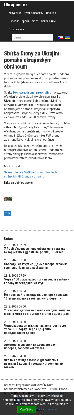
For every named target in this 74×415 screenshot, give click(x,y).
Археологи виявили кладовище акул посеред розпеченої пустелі (30, 346)
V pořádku (26, 409)
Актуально (15, 13)
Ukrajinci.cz (16, 5)
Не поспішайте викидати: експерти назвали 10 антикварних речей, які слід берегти (36, 296)
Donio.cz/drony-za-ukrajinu (32, 92)
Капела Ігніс (48, 21)
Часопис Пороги (19, 21)
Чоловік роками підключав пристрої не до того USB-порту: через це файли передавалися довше (35, 329)
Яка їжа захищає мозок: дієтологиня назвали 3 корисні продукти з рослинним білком (33, 363)
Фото (35, 21)
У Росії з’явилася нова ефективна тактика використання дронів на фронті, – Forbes (34, 250)
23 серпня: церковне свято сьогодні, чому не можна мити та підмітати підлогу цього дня (37, 312)
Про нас (51, 13)
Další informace (46, 409)
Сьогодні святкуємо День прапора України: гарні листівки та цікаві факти (35, 266)
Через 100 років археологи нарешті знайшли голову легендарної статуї (36, 281)
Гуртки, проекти (33, 13)
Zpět (7, 213)
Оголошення (16, 29)
